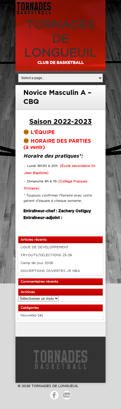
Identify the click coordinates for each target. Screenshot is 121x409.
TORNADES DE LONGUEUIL (60, 39)
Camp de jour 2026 (37, 263)
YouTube (67, 395)
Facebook (54, 395)
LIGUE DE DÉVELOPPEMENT (45, 247)
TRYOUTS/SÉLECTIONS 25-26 (46, 255)
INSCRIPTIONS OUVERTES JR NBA (50, 270)
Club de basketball (60, 63)
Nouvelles (29, 315)
